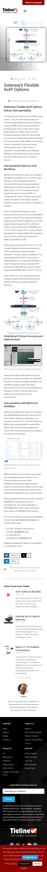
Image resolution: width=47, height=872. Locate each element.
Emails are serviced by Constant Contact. (27, 820)
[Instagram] (17, 845)
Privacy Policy (25, 864)
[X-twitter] (23, 845)
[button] (25, 10)
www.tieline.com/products (26, 520)
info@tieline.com (25, 538)
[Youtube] (29, 845)
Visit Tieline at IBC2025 (28, 591)
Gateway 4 (35, 101)
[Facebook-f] (11, 845)
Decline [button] (24, 868)
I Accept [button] (37, 864)
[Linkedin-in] (35, 845)
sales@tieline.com (21, 532)
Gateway (27, 101)
